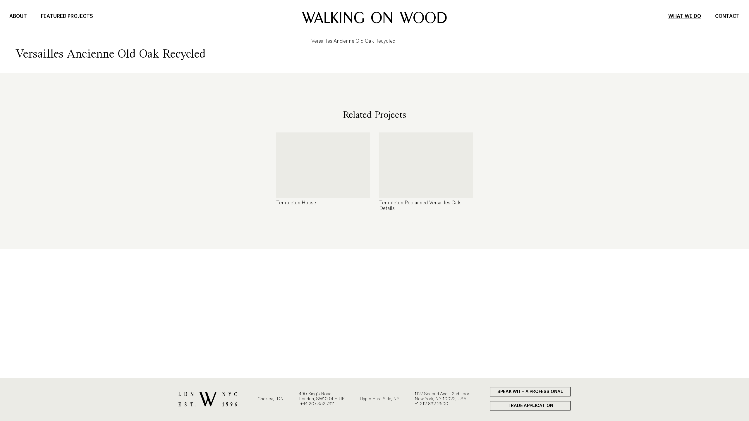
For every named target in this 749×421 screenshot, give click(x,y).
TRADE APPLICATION (530, 406)
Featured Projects (67, 16)
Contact (727, 16)
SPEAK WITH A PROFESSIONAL (530, 392)
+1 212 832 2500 (431, 404)
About (18, 16)
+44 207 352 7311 (317, 404)
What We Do (684, 16)
